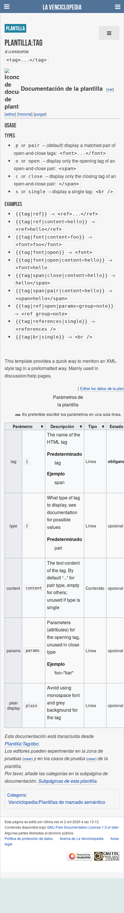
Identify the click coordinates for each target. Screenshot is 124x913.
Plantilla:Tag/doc (22, 743)
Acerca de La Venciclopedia (82, 838)
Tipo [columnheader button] (92, 426)
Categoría (16, 795)
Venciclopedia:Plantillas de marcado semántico (56, 802)
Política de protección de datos (29, 838)
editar (10, 114)
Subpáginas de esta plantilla (67, 781)
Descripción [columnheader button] (62, 426)
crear (28, 758)
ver (110, 89)
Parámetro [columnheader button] (23, 426)
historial (24, 114)
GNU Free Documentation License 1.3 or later (82, 827)
